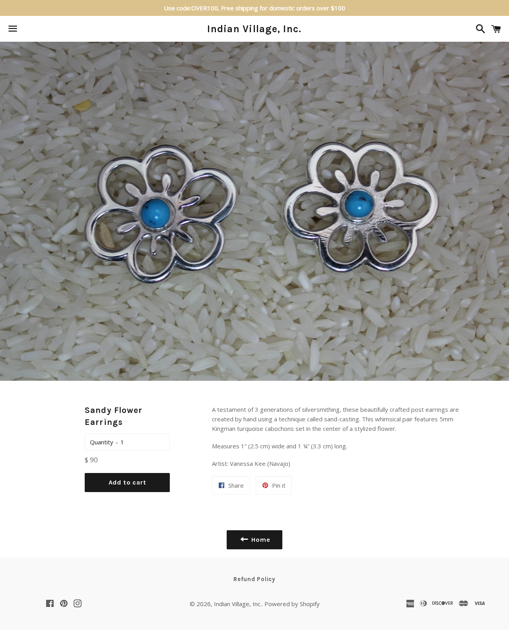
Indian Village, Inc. (254, 29)
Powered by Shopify (292, 604)
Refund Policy (254, 579)
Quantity (101, 442)
